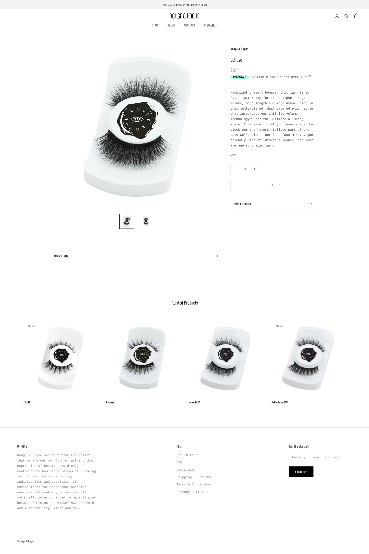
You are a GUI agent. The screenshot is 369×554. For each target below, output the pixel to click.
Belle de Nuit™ (279, 402)
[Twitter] (245, 153)
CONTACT (189, 25)
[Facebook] (240, 153)
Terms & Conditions (193, 485)
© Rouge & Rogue (25, 541)
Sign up (301, 472)
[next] (355, 361)
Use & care (186, 470)
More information (243, 203)
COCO (26, 402)
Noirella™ (194, 402)
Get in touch (187, 455)
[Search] (346, 16)
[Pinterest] (251, 153)
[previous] (13, 361)
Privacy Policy (189, 492)
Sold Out (273, 185)
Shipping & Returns (193, 477)
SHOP (155, 25)
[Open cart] (356, 15)
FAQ (179, 463)
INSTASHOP (210, 25)
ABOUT (171, 25)
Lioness (110, 402)
